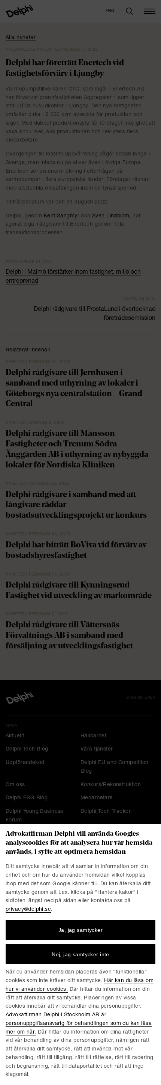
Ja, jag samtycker (80, 930)
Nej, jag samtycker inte (80, 954)
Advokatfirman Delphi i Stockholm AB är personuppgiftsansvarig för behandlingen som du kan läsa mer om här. (79, 1024)
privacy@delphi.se (28, 909)
